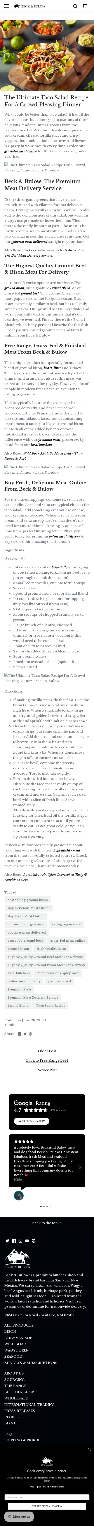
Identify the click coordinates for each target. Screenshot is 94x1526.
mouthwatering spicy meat (58, 973)
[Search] (75, 6)
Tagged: (10, 892)
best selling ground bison (28, 900)
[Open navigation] (6, 6)
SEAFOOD (13, 1356)
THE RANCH (15, 1386)
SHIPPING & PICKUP (22, 1440)
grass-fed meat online (67, 941)
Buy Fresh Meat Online (26, 916)
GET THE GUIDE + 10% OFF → (47, 1506)
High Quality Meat (51, 949)
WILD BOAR (15, 1344)
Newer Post (47, 1070)
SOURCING (14, 1380)
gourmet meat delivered (27, 932)
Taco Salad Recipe (50, 1006)
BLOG (9, 1423)
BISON (10, 1331)
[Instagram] (20, 1240)
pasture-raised (59, 981)
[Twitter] (7, 1240)
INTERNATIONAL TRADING (29, 1405)
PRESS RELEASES (19, 1411)
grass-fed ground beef (25, 941)
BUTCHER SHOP (19, 1392)
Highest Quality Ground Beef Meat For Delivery (45, 957)
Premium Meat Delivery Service (33, 997)
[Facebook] (14, 1240)
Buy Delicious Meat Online (29, 908)
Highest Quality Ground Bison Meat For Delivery (46, 965)
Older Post (47, 1051)
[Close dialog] (89, 1449)
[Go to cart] (84, 6)
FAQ (8, 1434)
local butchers (19, 973)
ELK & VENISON (18, 1338)
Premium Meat (19, 989)
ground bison (18, 949)
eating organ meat (66, 924)
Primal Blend (18, 1006)
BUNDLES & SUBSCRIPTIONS (30, 1363)
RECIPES (12, 1417)
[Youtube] (27, 1240)
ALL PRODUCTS (19, 1325)
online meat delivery (24, 981)
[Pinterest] (33, 1240)
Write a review (31, 1121)
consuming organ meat (26, 924)
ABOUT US (14, 1373)
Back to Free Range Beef (47, 1060)
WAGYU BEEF (16, 1350)
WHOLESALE (16, 1398)
